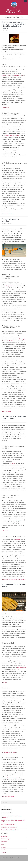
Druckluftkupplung (6, 75)
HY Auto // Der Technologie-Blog (14, 11)
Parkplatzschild (10, 286)
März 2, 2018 (5, 30)
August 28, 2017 (6, 420)
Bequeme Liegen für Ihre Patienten (10, 829)
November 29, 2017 (7, 223)
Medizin (3, 844)
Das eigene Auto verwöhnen (8, 824)
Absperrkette (5, 340)
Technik (3, 849)
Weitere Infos (5, 531)
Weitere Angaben (6, 411)
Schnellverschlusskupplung (12, 135)
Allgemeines (4, 836)
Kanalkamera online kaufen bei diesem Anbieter (14, 579)
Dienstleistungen (5, 839)
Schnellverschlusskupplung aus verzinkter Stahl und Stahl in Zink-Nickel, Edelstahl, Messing (13, 25)
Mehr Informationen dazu (8, 796)
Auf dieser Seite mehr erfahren (9, 752)
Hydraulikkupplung (19, 75)
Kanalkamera (17, 539)
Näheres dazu (5, 107)
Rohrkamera (12, 463)
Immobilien (4, 841)
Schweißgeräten (21, 667)
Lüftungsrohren (20, 520)
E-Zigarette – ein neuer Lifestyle (9, 827)
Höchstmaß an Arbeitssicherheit (10, 777)
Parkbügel (11, 340)
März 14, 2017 (5, 588)
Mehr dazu (4, 682)
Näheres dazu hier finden (8, 214)
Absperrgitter (22, 339)
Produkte (3, 847)
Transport (3, 852)
